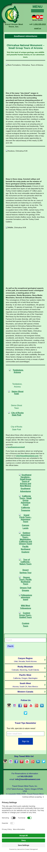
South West (25, 685)
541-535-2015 (26, 776)
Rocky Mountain (25, 668)
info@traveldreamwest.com (27, 456)
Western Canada (25, 691)
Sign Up (25, 741)
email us (37, 28)
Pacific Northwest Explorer (25, 549)
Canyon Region (25, 660)
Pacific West (25, 676)
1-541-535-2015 (39, 24)
